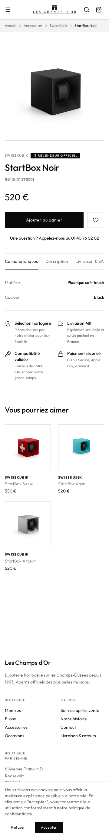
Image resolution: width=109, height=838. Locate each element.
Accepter (49, 827)
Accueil (10, 25)
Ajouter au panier (44, 220)
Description (56, 261)
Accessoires (33, 25)
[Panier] (98, 9)
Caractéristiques (21, 261)
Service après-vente (80, 710)
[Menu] (7, 9)
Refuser (18, 827)
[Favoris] (95, 220)
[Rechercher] (86, 9)
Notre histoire (74, 719)
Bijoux (10, 719)
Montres (13, 710)
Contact (68, 727)
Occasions (14, 735)
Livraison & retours (78, 735)
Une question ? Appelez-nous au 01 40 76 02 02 (54, 238)
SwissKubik (58, 25)
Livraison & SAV (91, 261)
